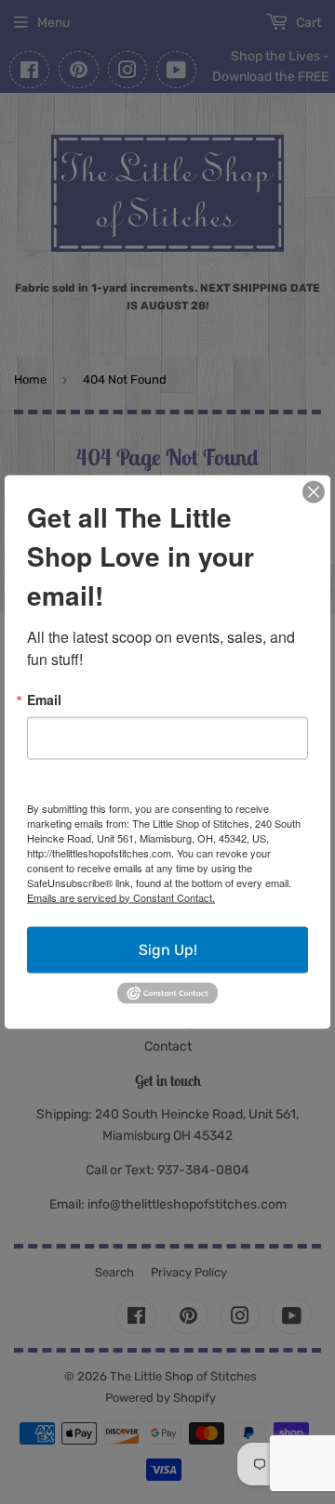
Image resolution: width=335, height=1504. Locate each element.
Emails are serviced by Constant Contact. (121, 896)
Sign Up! (168, 949)
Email (44, 698)
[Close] (313, 491)
